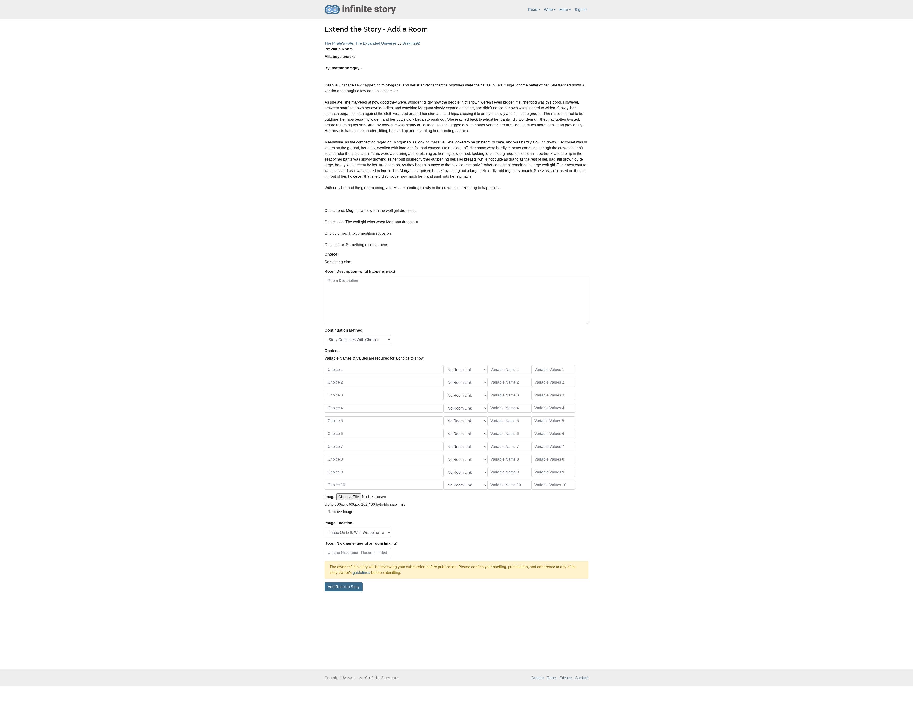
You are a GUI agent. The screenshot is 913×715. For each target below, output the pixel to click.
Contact (581, 678)
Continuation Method (344, 330)
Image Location (338, 523)
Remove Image (340, 512)
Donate (537, 678)
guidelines (361, 573)
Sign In (581, 10)
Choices (332, 351)
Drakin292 (411, 43)
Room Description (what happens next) (360, 271)
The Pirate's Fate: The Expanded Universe (360, 43)
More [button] (563, 10)
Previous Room (339, 49)
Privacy (566, 678)
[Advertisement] (456, 630)
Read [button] (532, 10)
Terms (552, 678)
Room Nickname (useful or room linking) (361, 543)
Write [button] (548, 10)
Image (330, 497)
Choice (331, 254)
